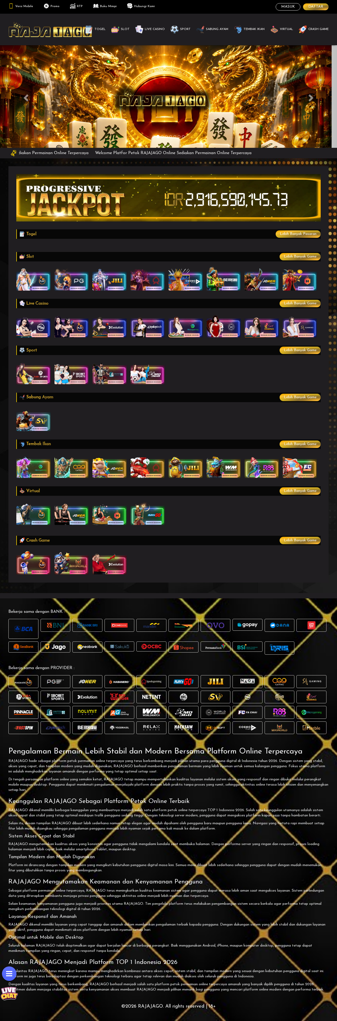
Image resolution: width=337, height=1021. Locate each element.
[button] (25, 96)
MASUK (288, 7)
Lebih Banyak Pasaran (298, 234)
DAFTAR (315, 7)
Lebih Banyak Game (300, 257)
